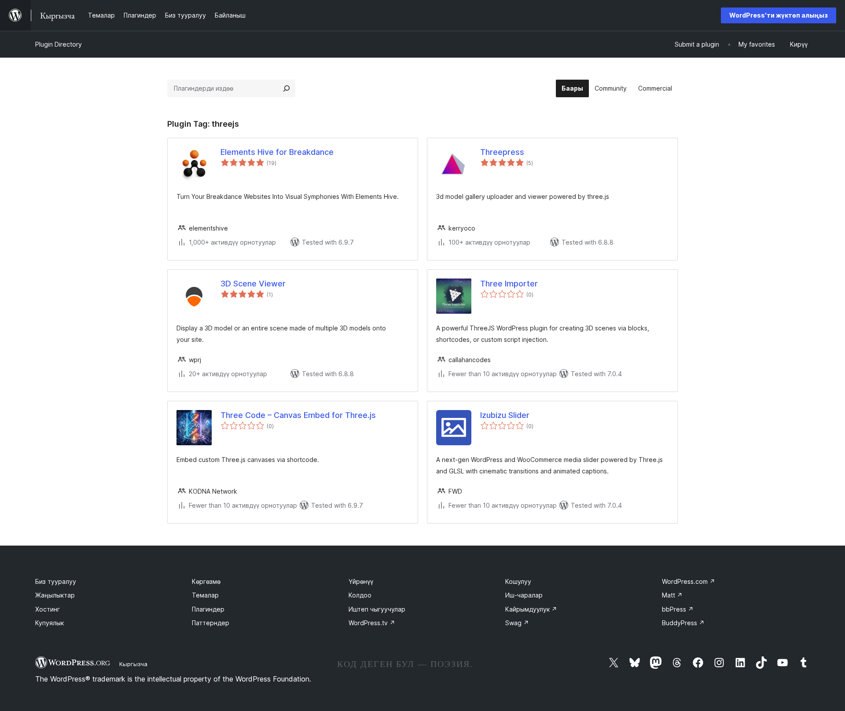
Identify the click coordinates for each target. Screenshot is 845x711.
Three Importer (509, 283)
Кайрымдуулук (531, 609)
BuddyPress (683, 623)
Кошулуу (518, 581)
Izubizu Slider (504, 415)
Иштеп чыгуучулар (377, 609)
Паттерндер (210, 623)
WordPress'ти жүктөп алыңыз (778, 15)
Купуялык (49, 623)
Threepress (502, 152)
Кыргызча (133, 663)
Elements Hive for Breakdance (277, 152)
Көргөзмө (206, 581)
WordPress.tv (372, 623)
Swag (517, 623)
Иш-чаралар (524, 595)
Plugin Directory (58, 44)
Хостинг (47, 609)
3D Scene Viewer (253, 283)
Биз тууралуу (55, 581)
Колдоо (360, 595)
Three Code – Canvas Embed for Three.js (298, 415)
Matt (672, 595)
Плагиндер (208, 609)
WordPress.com (688, 581)
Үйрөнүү (361, 581)
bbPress (678, 609)
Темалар (205, 595)
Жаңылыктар (55, 595)
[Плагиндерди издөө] (286, 88)
